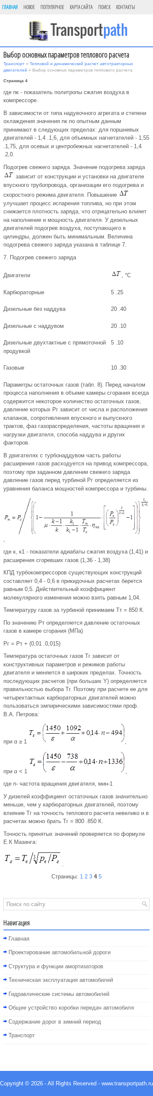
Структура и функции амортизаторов (55, 966)
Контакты (125, 7)
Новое (29, 7)
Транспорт (14, 63)
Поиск (104, 7)
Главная (10, 7)
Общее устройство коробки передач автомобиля (71, 1007)
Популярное (52, 7)
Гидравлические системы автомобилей (58, 994)
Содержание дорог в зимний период (54, 1022)
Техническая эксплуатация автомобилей (60, 980)
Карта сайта (81, 7)
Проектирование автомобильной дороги (59, 952)
